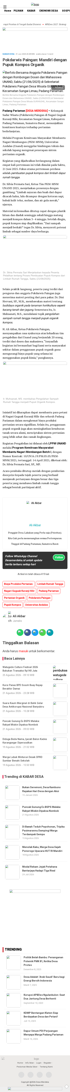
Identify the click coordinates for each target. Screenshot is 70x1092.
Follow (59, 557)
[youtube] (49, 1075)
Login (38, 1063)
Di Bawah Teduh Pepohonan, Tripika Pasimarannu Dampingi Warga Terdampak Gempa (43, 830)
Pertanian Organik (14, 598)
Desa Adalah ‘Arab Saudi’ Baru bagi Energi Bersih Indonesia (44, 979)
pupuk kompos (12, 605)
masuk (23, 651)
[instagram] (40, 1075)
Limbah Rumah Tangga (50, 584)
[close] (66, 1086)
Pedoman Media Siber (27, 1067)
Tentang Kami (46, 1067)
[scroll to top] (64, 1086)
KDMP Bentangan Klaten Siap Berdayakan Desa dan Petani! (41, 1014)
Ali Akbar (19, 616)
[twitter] (30, 1075)
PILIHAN (18, 11)
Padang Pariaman (49, 591)
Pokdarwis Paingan (39, 598)
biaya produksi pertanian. (18, 584)
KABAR (31, 11)
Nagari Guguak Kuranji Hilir (19, 591)
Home (20, 1063)
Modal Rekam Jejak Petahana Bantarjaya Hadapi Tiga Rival (39, 868)
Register (47, 1063)
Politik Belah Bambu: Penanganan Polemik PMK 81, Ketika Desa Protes (43, 961)
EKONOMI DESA (48, 11)
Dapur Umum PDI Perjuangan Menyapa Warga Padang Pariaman (43, 1032)
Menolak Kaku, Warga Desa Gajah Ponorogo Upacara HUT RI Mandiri (42, 849)
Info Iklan (29, 1063)
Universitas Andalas (36, 605)
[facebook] (21, 1075)
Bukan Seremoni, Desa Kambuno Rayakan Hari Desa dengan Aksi (41, 789)
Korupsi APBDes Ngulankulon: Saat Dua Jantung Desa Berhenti (44, 997)
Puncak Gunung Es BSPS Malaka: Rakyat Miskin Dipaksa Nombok (41, 809)
